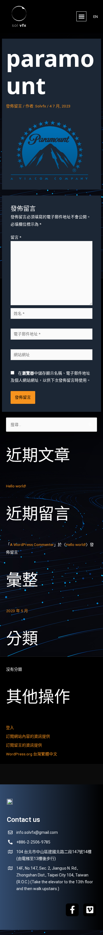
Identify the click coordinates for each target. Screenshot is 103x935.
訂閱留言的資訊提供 (24, 745)
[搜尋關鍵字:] (51, 424)
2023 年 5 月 (17, 610)
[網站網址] (52, 355)
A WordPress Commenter (32, 544)
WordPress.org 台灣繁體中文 (31, 754)
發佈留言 (14, 106)
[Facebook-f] (72, 909)
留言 (16, 237)
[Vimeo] (89, 909)
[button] (81, 16)
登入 (10, 727)
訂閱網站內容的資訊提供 (28, 736)
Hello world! (16, 486)
